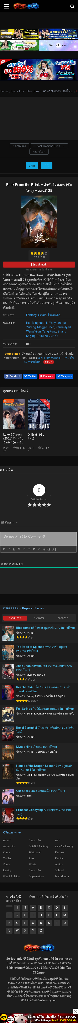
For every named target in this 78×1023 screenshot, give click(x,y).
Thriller (7, 858)
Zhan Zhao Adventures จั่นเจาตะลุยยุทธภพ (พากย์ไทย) (44, 668)
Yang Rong (49, 331)
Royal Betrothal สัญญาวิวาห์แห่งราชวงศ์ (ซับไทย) (45, 730)
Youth (6, 864)
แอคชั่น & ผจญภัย (54, 696)
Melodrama (62, 876)
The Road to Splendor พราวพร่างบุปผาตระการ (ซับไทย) (41, 649)
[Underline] (13, 549)
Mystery (31, 674)
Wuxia (32, 864)
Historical (35, 852)
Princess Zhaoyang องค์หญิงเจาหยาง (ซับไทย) (43, 812)
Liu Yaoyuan (53, 322)
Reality (7, 870)
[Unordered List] (28, 549)
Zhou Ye (42, 335)
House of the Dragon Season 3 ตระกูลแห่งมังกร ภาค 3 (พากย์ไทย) (44, 768)
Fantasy (31, 315)
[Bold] (3, 549)
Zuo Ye (53, 335)
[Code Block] (38, 549)
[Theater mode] (46, 165)
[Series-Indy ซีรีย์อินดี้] (26, 9)
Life (31, 858)
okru (32, 165)
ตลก (49, 713)
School (59, 870)
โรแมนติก (54, 315)
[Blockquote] (33, 549)
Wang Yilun (33, 331)
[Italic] (8, 549)
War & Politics (11, 876)
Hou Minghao (34, 322)
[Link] (43, 549)
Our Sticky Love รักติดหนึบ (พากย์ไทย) (40, 790)
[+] (54, 549)
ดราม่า (42, 315)
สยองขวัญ (9, 846)
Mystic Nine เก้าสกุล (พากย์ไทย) (36, 746)
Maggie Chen (45, 327)
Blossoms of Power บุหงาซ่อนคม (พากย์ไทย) (45, 627)
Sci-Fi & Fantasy (36, 713)
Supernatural (36, 876)
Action (59, 864)
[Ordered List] (23, 549)
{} (48, 549)
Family (59, 858)
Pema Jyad (63, 327)
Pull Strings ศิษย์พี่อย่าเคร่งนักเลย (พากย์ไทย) (45, 708)
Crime (30, 696)
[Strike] (18, 549)
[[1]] (9, 906)
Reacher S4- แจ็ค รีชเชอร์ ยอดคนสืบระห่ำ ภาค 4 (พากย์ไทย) (43, 689)
